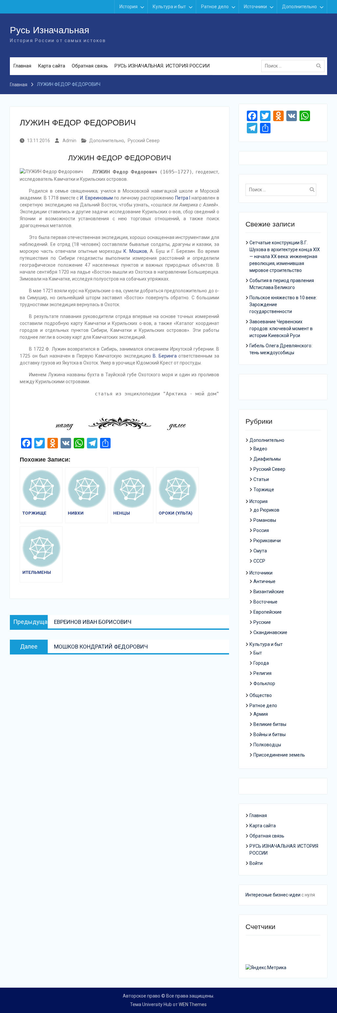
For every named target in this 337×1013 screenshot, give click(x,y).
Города (261, 663)
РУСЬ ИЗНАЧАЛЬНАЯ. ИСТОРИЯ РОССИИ (162, 66)
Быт (257, 652)
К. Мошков (135, 251)
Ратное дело (215, 6)
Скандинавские (270, 632)
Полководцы (267, 744)
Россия (261, 530)
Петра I (183, 197)
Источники (255, 6)
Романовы (264, 520)
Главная (22, 66)
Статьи (261, 479)
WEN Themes (193, 1004)
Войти (256, 863)
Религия (262, 673)
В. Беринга (164, 356)
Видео (260, 448)
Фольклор (264, 683)
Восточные (265, 601)
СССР (259, 561)
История (128, 6)
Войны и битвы (269, 734)
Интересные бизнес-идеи (273, 894)
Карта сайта (51, 66)
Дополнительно (299, 6)
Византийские (268, 591)
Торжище (263, 489)
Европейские (267, 612)
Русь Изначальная (49, 30)
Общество (260, 695)
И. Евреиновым (96, 197)
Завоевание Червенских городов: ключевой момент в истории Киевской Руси (281, 328)
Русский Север (144, 140)
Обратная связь (90, 66)
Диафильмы (267, 459)
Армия (260, 714)
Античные (264, 581)
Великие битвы (269, 724)
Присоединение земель (279, 755)
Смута (260, 550)
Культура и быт (169, 6)
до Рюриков (266, 510)
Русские (262, 622)
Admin (69, 140)
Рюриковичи (267, 540)
